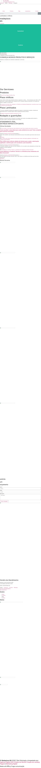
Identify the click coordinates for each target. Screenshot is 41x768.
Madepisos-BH (7, 133)
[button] (2, 23)
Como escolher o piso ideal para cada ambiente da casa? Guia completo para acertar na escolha (20, 130)
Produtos (11, 11)
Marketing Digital (11, 764)
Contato (36, 11)
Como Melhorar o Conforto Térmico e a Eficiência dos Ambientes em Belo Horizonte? (19, 152)
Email (1, 490)
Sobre (4, 11)
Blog (19, 11)
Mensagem (2, 493)
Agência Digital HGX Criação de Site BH (13, 762)
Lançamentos (27, 11)
